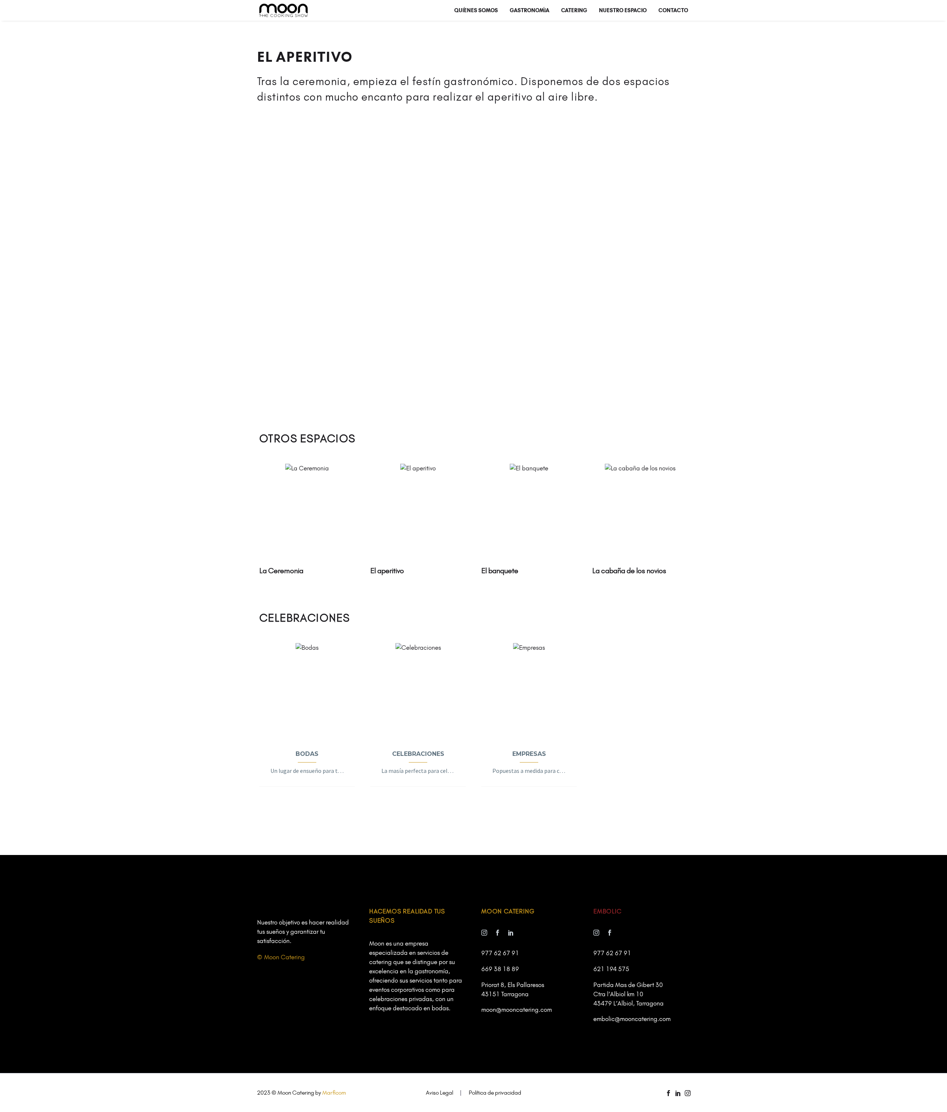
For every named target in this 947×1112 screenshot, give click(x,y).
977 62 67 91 (500, 953)
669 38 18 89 (500, 969)
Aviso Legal (439, 1093)
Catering (574, 10)
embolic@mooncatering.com (632, 1019)
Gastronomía (529, 10)
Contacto (673, 10)
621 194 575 (611, 969)
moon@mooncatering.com (516, 1009)
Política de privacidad (495, 1093)
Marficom (334, 1092)
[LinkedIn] (678, 1093)
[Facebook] (668, 1093)
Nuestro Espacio (623, 10)
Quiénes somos (476, 10)
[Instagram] (688, 1093)
